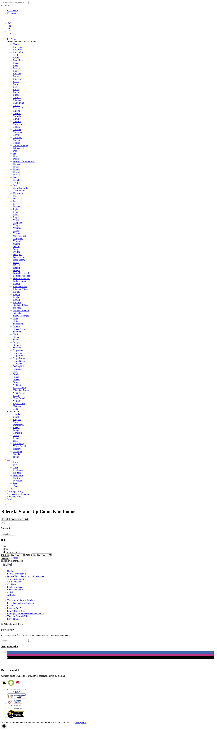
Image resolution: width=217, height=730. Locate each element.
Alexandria (18, 52)
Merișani (17, 233)
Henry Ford (80, 722)
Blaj (15, 71)
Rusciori (17, 302)
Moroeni (17, 241)
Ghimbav (17, 180)
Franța (16, 430)
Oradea (16, 252)
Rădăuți (16, 284)
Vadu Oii (17, 385)
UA (9, 34)
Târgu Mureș (19, 358)
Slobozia (17, 339)
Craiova (16, 140)
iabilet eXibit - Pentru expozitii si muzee (25, 576)
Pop (15, 464)
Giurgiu (16, 182)
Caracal (16, 105)
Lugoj (16, 217)
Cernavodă (18, 108)
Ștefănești (17, 345)
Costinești (17, 137)
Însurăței (17, 206)
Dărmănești (18, 148)
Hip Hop (17, 472)
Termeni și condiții (15, 579)
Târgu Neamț (19, 361)
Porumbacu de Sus (21, 278)
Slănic (16, 334)
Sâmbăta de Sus (20, 305)
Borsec (16, 76)
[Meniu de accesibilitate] (4, 726)
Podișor (16, 270)
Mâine (7, 549)
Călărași (17, 97)
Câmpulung (18, 103)
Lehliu (16, 212)
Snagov (16, 342)
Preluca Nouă (19, 281)
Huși (15, 196)
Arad (15, 55)
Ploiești (16, 268)
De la (3, 554)
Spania (16, 456)
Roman (16, 299)
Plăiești (16, 265)
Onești (16, 249)
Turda (15, 382)
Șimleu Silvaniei (20, 329)
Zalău (15, 409)
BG (9, 28)
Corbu (16, 134)
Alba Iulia (17, 49)
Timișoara (17, 369)
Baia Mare (18, 60)
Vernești (17, 401)
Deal (15, 150)
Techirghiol (18, 366)
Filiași (16, 166)
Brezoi (16, 89)
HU (9, 31)
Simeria (16, 326)
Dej (14, 153)
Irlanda (16, 438)
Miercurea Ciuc (20, 236)
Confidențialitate (14, 581)
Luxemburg (18, 443)
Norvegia (17, 451)
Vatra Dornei (19, 398)
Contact (10, 571)
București (17, 47)
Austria (16, 414)
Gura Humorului (20, 188)
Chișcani (17, 113)
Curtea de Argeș (20, 145)
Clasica (16, 478)
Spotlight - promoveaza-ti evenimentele (25, 613)
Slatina (16, 337)
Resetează (13, 558)
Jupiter (16, 209)
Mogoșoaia (18, 238)
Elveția (16, 427)
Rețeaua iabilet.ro (15, 589)
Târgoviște (18, 350)
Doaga (16, 158)
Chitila (16, 119)
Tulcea (16, 377)
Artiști (10, 592)
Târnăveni (17, 363)
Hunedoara (18, 193)
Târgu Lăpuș (19, 355)
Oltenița (16, 246)
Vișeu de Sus (19, 403)
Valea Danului (19, 387)
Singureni (17, 331)
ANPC (10, 597)
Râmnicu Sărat (20, 286)
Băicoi (16, 63)
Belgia (16, 417)
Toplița (16, 374)
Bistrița (16, 68)
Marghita (17, 228)
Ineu (15, 204)
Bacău (16, 57)
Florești (16, 169)
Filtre (5, 519)
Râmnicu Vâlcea (20, 289)
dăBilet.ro (11, 595)
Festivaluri (18, 475)
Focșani (16, 174)
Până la (28, 554)
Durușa (16, 164)
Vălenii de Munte (21, 390)
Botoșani (17, 79)
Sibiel (15, 318)
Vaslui (16, 395)
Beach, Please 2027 (16, 611)
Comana (17, 129)
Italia (15, 441)
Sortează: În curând (19, 519)
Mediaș (16, 230)
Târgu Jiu (17, 353)
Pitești (16, 262)
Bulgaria (17, 419)
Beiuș (15, 65)
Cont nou (11, 13)
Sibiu (15, 321)
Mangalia (17, 222)
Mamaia (17, 220)
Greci (15, 185)
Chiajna (16, 111)
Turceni (16, 379)
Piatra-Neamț (19, 260)
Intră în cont (12, 10)
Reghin (16, 294)
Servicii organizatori (16, 573)
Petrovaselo (18, 257)
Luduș (16, 214)
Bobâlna (17, 73)
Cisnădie (17, 121)
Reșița (16, 297)
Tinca (15, 371)
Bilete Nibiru (13, 619)
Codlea (16, 127)
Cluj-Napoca (19, 124)
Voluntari (17, 406)
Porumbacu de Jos (21, 276)
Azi (6, 546)
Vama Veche (19, 393)
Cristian (16, 142)
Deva (15, 156)
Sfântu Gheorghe (21, 315)
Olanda (16, 454)
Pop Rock (17, 480)
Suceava (17, 347)
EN (9, 26)
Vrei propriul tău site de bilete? (21, 600)
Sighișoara (18, 323)
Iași (14, 198)
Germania (17, 433)
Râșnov (16, 291)
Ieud (15, 201)
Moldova (17, 448)
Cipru (15, 422)
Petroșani (17, 254)
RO (9, 23)
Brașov (16, 84)
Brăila (16, 81)
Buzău (16, 95)
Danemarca (18, 425)
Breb (15, 87)
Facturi (10, 605)
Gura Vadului (19, 190)
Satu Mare (18, 313)
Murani (16, 244)
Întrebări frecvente (15, 587)
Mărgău (16, 225)
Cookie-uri (12, 584)
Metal (15, 467)
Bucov (16, 92)
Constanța (17, 132)
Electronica (18, 470)
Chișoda (17, 116)
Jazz (15, 483)
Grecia (16, 435)
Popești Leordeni (21, 273)
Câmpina (17, 100)
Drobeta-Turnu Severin (24, 161)
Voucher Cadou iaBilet (17, 616)
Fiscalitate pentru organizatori (21, 603)
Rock (15, 462)
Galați (16, 177)
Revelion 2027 (14, 608)
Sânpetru (17, 307)
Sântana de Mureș (21, 310)
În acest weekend (12, 552)
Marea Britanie (20, 446)
